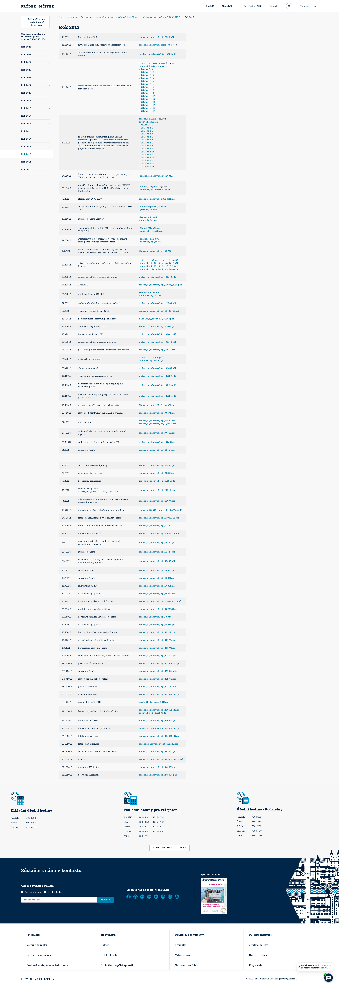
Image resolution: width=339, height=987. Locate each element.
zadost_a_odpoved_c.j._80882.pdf (157, 586)
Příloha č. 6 (147, 139)
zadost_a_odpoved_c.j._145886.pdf (158, 775)
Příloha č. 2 (147, 128)
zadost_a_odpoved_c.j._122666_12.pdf (159, 694)
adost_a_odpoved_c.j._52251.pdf (157, 481)
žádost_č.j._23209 (149, 292)
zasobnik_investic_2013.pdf (154, 702)
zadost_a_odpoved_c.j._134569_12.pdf (159, 736)
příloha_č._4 (147, 78)
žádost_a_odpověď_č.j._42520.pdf (157, 376)
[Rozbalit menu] (237, 6)
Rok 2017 (26, 116)
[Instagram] (135, 896)
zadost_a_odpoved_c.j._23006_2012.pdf (160, 284)
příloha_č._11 (147, 99)
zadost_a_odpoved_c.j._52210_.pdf (158, 490)
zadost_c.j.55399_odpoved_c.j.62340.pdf (160, 510)
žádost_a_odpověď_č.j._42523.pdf (157, 385)
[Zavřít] (331, 965)
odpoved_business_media (153, 66)
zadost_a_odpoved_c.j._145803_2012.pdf (161, 759)
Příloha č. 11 (147, 154)
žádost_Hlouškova (150, 228)
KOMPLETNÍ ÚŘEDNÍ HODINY (169, 847)
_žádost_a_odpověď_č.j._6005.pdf (157, 54)
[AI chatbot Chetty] (328, 977)
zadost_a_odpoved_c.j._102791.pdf (157, 632)
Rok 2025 (26, 54)
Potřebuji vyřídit (253, 6)
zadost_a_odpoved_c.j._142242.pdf (157, 751)
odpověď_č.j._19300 (150, 241)
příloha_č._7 (147, 87)
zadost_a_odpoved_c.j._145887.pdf (157, 767)
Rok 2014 (26, 139)
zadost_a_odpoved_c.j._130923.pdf (157, 720)
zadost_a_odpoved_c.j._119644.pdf (158, 671)
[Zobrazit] (170, 896)
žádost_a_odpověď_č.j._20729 (155, 251)
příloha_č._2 (147, 72)
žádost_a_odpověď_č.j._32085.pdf (157, 326)
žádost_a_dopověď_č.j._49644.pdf (157, 442)
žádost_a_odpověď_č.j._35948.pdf (157, 342)
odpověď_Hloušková (151, 231)
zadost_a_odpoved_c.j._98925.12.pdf (158, 609)
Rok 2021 (26, 85)
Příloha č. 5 (147, 137)
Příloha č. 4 (147, 133)
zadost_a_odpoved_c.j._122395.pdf (157, 679)
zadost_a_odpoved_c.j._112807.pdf (157, 655)
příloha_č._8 (147, 90)
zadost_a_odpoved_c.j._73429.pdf (157, 552)
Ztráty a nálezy (258, 944)
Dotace (105, 944)
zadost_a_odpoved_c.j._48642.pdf (157, 413)
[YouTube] (142, 896)
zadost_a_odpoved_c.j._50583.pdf (157, 420)
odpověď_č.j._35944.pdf (151, 360)
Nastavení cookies (186, 965)
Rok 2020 (26, 93)
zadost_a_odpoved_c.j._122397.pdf (157, 686)
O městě (210, 6)
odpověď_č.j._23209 (150, 295)
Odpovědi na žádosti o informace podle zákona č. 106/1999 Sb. (33, 36)
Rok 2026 (26, 47)
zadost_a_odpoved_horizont (154, 45)
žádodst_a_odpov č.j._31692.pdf (156, 318)
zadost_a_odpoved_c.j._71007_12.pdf (159, 533)
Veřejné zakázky (37, 944)
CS (289, 5)
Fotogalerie (33, 934)
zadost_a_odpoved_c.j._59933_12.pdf (159, 518)
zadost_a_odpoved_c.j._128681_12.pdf (159, 710)
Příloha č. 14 (148, 163)
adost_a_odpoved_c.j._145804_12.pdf (160, 728)
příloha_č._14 (147, 108)
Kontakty (275, 6)
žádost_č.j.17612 (148, 217)
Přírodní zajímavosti (39, 955)
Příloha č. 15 (147, 166)
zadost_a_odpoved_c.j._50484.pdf (157, 450)
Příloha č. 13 (147, 160)
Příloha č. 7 (147, 142)
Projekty (180, 944)
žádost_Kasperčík (149, 186)
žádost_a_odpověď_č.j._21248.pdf (157, 277)
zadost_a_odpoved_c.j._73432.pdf (157, 561)
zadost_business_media (152, 63)
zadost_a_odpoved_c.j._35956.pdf (157, 349)
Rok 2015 (26, 131)
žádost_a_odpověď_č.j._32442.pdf (157, 334)
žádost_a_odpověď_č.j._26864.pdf (157, 303)
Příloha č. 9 (146, 148)
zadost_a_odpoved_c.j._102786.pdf (158, 640)
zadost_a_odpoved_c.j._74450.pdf (157, 542)
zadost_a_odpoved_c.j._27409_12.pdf (159, 311)
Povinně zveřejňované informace (47, 965)
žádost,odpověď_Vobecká (153, 206)
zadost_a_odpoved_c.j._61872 (155, 525)
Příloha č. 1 (146, 124)
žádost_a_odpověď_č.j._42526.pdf (157, 396)
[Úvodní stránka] (37, 6)
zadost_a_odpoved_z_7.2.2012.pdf (157, 199)
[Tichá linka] (163, 896)
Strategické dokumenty (189, 934)
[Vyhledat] (315, 6)
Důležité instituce (260, 934)
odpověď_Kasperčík (151, 189)
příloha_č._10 (147, 96)
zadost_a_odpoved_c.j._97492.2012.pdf (160, 601)
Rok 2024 (26, 62)
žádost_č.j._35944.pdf (151, 357)
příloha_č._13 (147, 105)
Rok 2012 (26, 154)
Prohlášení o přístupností (117, 965)
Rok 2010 (26, 169)
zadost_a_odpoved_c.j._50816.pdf (157, 473)
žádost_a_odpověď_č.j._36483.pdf (157, 368)
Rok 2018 (26, 108)
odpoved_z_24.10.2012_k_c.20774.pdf (159, 269)
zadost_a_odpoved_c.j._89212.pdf (157, 593)
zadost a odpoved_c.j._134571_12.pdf (158, 744)
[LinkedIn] (156, 896)
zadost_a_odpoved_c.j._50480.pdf (157, 465)
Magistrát (227, 6)
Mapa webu (256, 965)
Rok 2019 (26, 100)
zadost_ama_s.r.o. (148, 119)
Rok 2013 (26, 146)
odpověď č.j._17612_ (150, 220)
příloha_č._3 (147, 75)
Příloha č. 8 (147, 145)
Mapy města (108, 934)
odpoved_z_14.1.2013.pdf (152, 713)
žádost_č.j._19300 (149, 239)
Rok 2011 (26, 162)
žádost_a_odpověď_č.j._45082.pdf (157, 405)
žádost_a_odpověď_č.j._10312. (156, 176)
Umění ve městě (259, 955)
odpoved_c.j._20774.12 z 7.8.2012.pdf (158, 266)
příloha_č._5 (147, 81)
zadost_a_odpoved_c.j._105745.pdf (157, 648)
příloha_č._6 (147, 84)
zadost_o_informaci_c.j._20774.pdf (158, 260)
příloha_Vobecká (149, 209)
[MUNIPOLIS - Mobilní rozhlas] (149, 896)
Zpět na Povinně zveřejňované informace (36, 22)
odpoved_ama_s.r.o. (149, 122)
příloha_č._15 (147, 111)
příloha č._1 (146, 69)
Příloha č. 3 (147, 131)
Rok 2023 (26, 70)
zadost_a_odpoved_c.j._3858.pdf (156, 37)
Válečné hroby (184, 955)
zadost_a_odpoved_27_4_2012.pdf (157, 423)
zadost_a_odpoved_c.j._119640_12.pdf (159, 663)
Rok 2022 (26, 77)
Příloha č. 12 (147, 157)
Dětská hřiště (109, 955)
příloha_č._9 (147, 93)
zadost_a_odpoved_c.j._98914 (155, 617)
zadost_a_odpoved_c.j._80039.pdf (157, 578)
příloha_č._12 (147, 102)
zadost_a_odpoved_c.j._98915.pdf (157, 624)
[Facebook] (128, 896)
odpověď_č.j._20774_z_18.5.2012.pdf (158, 263)
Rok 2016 (26, 123)
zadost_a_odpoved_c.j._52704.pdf (157, 501)
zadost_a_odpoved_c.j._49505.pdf (157, 433)
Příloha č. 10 (148, 151)
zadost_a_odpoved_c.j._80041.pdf (157, 570)
